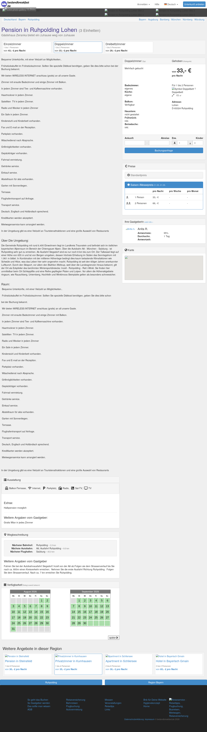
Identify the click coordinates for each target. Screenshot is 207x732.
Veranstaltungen (113, 703)
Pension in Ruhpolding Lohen (39, 29)
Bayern (22, 19)
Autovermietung (74, 709)
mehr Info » (148, 222)
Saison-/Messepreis (142, 185)
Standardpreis (139, 175)
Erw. (174, 138)
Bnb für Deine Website (154, 699)
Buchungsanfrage (164, 150)
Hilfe (157, 4)
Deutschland (10, 19)
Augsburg (153, 19)
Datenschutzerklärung (134, 719)
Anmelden (142, 4)
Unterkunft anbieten (194, 4)
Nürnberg (187, 19)
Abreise (165, 138)
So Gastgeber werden (38, 703)
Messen (109, 699)
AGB (29, 709)
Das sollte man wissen (38, 706)
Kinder (199, 138)
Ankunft (129, 138)
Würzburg (199, 19)
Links (107, 709)
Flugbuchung (73, 706)
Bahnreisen (72, 703)
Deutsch (171, 4)
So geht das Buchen (37, 699)
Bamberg (164, 19)
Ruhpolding (33, 19)
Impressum (149, 719)
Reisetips (109, 706)
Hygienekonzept (151, 703)
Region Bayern (155, 682)
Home (146, 706)
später (112, 637)
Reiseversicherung (75, 699)
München (176, 19)
